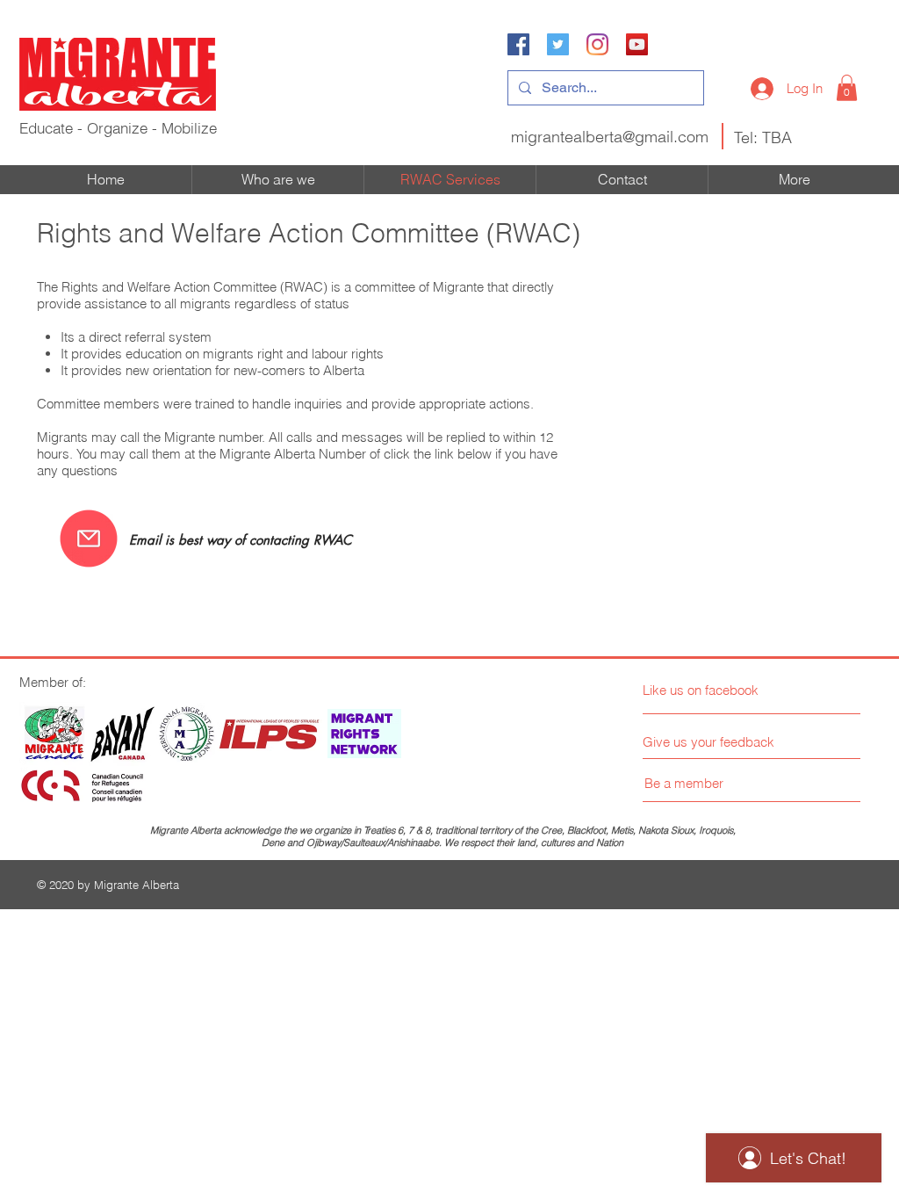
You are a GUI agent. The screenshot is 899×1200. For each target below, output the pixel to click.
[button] (847, 88)
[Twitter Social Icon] (558, 44)
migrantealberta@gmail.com (609, 137)
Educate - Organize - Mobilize (118, 128)
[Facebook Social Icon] (518, 44)
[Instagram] (597, 44)
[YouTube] (637, 44)
